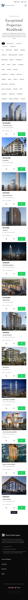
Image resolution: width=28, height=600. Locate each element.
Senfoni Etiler (6, 367)
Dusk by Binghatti (7, 499)
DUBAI (8, 64)
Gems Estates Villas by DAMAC (10, 432)
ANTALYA (4, 54)
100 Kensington (6, 300)
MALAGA (19, 74)
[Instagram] (8, 592)
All (3, 43)
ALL (3, 50)
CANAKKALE (18, 59)
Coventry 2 (5, 230)
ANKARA (22, 50)
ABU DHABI (9, 50)
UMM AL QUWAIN (14, 98)
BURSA (11, 59)
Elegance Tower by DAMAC (9, 464)
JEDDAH (9, 69)
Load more (14, 512)
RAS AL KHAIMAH (6, 89)
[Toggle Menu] (25, 5)
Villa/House (12, 46)
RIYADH (15, 89)
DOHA (3, 64)
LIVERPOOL (5, 74)
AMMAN (16, 50)
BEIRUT (21, 54)
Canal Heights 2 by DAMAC (9, 399)
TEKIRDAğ (19, 94)
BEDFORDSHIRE (13, 54)
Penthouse (5, 46)
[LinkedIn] (12, 592)
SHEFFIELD (12, 94)
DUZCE (14, 64)
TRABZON (4, 98)
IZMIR (3, 69)
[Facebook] (19, 592)
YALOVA (23, 98)
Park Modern (6, 160)
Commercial (18, 43)
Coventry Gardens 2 (7, 335)
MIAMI (9, 79)
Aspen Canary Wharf (7, 195)
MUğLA (16, 79)
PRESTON (12, 84)
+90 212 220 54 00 (8, 546)
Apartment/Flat (10, 43)
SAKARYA (4, 94)
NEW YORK (5, 84)
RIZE (21, 89)
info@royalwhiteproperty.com (10, 549)
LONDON (12, 74)
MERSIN (4, 79)
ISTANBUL (21, 64)
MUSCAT (22, 79)
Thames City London (7, 125)
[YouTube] (16, 592)
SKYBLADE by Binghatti (8, 265)
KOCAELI (15, 69)
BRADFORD (5, 59)
